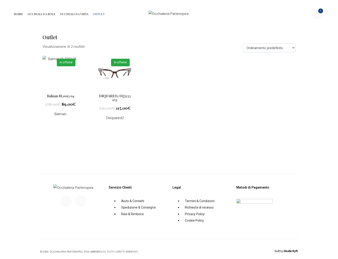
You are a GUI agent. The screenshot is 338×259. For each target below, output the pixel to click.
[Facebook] (66, 201)
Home (18, 13)
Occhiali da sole (41, 13)
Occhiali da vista (74, 13)
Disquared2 (115, 118)
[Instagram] (80, 201)
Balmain (60, 114)
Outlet (99, 13)
